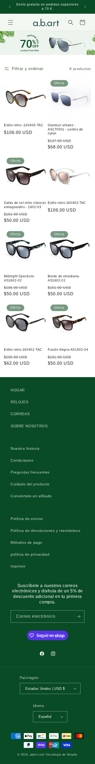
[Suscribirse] (78, 616)
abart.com (37, 754)
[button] (10, 22)
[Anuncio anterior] (10, 7)
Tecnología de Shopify (61, 754)
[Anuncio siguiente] (85, 7)
